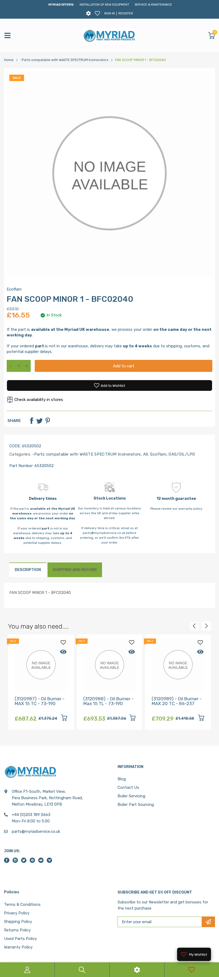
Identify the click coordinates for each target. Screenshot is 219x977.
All (145, 454)
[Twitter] (39, 420)
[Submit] (208, 921)
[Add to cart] (64, 718)
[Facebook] (31, 420)
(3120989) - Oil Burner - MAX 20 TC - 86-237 (177, 701)
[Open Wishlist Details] (97, 13)
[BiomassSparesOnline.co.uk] (109, 35)
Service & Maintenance (153, 4)
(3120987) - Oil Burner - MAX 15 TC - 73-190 (40, 701)
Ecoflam (14, 289)
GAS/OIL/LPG (181, 454)
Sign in (109, 13)
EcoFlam (157, 454)
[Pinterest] (47, 420)
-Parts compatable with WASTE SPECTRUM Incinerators (86, 454)
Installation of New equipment (104, 4)
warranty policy (190, 508)
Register (125, 13)
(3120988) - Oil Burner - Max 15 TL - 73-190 (108, 701)
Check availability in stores (38, 399)
